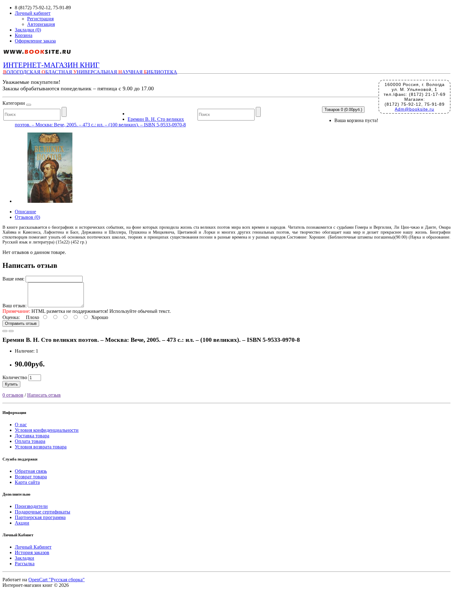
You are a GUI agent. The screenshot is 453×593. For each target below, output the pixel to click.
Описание (25, 211)
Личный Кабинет (33, 547)
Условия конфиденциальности (47, 430)
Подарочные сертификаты (42, 511)
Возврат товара (31, 476)
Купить (11, 384)
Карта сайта (27, 482)
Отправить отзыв (21, 323)
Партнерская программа (40, 517)
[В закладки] (4, 331)
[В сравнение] (11, 331)
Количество (14, 377)
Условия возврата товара (41, 446)
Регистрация (40, 18)
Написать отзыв (44, 395)
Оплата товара (30, 441)
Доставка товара (32, 435)
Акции (22, 523)
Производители (31, 506)
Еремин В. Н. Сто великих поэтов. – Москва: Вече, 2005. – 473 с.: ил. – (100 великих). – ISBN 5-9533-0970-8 (100, 122)
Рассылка (25, 563)
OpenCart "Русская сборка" (56, 579)
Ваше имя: (13, 278)
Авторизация (41, 24)
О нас (21, 424)
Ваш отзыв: (14, 305)
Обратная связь (31, 471)
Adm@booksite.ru (414, 109)
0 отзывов (12, 395)
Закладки (24, 558)
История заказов (32, 552)
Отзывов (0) (27, 217)
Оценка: (11, 317)
